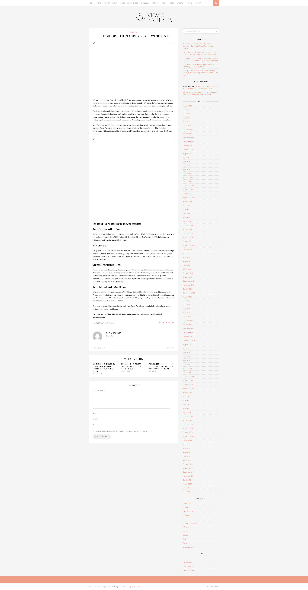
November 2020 (188, 380)
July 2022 (186, 301)
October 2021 (187, 337)
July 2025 (186, 158)
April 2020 (186, 408)
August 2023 (187, 249)
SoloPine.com (136, 587)
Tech (172, 3)
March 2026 (187, 126)
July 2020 (186, 396)
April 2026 (186, 122)
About (198, 3)
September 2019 (189, 436)
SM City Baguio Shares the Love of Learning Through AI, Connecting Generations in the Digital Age (200, 72)
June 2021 (186, 352)
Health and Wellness (129, 3)
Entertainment (111, 3)
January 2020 (187, 420)
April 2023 (186, 265)
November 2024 (188, 189)
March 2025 (187, 173)
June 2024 (186, 209)
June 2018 (186, 492)
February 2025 (188, 177)
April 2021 (186, 360)
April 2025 (186, 169)
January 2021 (187, 372)
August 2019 (187, 440)
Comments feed (189, 566)
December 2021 (188, 329)
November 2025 (188, 142)
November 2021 (188, 333)
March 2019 (187, 460)
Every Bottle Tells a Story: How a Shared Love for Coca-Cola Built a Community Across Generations (200, 59)
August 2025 (187, 154)
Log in (185, 558)
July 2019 (186, 444)
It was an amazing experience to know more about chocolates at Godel (200, 87)
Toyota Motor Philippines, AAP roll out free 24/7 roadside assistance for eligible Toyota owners (200, 53)
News (99, 3)
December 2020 (188, 376)
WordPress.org (188, 570)
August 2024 (187, 201)
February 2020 (188, 416)
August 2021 (187, 345)
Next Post (170, 348)
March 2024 (187, 221)
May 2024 (186, 213)
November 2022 (188, 285)
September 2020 (189, 388)
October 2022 (187, 289)
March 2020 (187, 412)
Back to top (212, 587)
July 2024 (186, 205)
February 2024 (188, 225)
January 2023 (187, 277)
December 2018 (188, 472)
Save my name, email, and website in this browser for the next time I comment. (122, 431)
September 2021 (189, 341)
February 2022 (188, 321)
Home (91, 3)
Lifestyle (145, 3)
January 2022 (187, 325)
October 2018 (187, 480)
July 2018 (186, 488)
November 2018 (188, 476)
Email (95, 419)
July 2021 (186, 349)
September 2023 (189, 245)
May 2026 (186, 118)
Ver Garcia (187, 92)
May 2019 (186, 452)
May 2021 (186, 356)
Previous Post (99, 348)
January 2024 (187, 229)
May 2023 (186, 261)
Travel (189, 3)
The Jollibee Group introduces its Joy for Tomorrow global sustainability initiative (161, 366)
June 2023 (186, 257)
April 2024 (186, 217)
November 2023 (188, 237)
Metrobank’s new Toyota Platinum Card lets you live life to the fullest (132, 366)
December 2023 (188, 233)
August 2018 (187, 484)
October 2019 (187, 432)
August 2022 (187, 297)
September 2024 (189, 197)
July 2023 (186, 253)
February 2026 (188, 130)
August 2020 (187, 392)
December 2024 (188, 185)
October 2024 (187, 193)
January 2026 (187, 134)
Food (164, 3)
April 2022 (186, 313)
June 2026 (186, 114)
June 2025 (186, 161)
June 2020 (186, 400)
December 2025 (188, 138)
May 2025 (186, 165)
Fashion (155, 3)
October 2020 (187, 384)
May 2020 (186, 404)
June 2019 (186, 448)
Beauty (185, 507)
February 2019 (188, 464)
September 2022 (189, 293)
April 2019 (186, 456)
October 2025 (187, 146)
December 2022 (188, 281)
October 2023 (187, 241)
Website (95, 425)
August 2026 (187, 106)
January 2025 (187, 181)
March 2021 (187, 364)
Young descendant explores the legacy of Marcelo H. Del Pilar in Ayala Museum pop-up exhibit (199, 46)
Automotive (187, 503)
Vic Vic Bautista (108, 323)
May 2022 (186, 309)
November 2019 (188, 428)
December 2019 (188, 424)
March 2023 (187, 269)
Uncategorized (188, 547)
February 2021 (188, 368)
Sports (180, 3)
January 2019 (187, 468)
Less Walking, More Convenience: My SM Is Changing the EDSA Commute (198, 65)
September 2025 (189, 150)
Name (95, 413)
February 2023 (188, 273)
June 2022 (186, 305)
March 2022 (187, 317)
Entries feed (187, 562)
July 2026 (186, 110)
